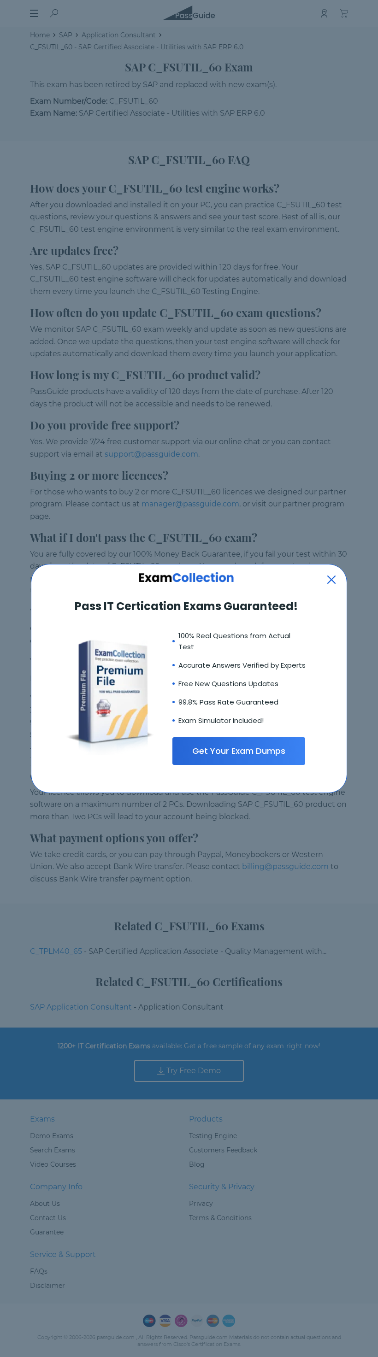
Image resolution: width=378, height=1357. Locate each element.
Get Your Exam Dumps (238, 751)
